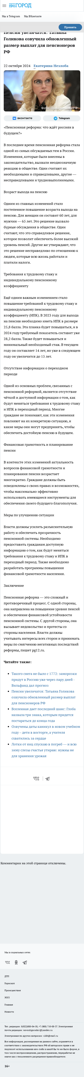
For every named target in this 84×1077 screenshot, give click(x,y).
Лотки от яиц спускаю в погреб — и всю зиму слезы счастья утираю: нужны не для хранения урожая (44, 750)
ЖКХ (7, 997)
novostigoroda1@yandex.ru (38, 1030)
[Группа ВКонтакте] (22, 118)
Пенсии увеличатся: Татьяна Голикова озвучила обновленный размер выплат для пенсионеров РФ (44, 697)
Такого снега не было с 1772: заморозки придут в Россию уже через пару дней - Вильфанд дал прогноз (44, 679)
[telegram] (49, 778)
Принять (70, 27)
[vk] (36, 778)
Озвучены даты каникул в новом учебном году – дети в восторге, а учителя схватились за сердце (46, 732)
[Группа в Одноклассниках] (16, 962)
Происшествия (12, 990)
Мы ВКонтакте (33, 16)
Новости (9, 1011)
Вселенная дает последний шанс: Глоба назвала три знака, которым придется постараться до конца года (44, 715)
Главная (8, 1004)
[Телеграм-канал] (61, 118)
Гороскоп (9, 983)
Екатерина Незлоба (51, 65)
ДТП (6, 976)
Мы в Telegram (11, 16)
